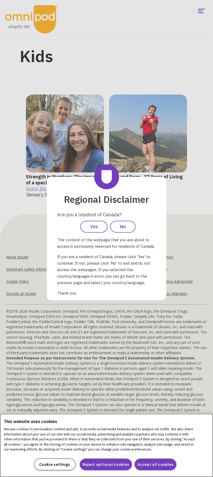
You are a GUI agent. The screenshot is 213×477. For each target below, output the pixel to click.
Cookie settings (54, 464)
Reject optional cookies (106, 464)
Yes (94, 226)
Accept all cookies (155, 464)
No (123, 226)
